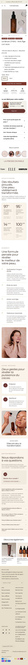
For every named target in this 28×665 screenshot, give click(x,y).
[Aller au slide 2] (10, 35)
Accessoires (5, 605)
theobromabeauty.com (19, 651)
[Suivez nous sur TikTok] (6, 632)
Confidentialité (20, 608)
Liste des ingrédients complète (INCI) (10, 137)
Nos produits (6, 590)
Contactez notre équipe (11, 481)
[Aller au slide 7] (16, 35)
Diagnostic (5, 602)
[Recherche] (4, 5)
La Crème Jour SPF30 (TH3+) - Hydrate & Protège (7, 560)
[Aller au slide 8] (17, 35)
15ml (10, 78)
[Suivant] (25, 35)
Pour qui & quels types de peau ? (12, 121)
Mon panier (19, 593)
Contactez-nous (20, 622)
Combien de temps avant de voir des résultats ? (12, 127)
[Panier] (25, 5)
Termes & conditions (18, 597)
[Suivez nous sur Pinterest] (9, 629)
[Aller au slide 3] (11, 35)
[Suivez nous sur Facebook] (3, 629)
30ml (4, 78)
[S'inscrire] (21, 582)
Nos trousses (6, 599)
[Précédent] (2, 35)
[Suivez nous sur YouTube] (3, 632)
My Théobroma (7, 608)
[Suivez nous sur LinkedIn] (9, 632)
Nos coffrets (5, 596)
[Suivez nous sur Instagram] (6, 629)
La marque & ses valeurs (20, 613)
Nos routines (6, 593)
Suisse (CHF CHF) (8, 646)
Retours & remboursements (20, 603)
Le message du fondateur (20, 618)
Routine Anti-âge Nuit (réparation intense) (16, 103)
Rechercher (19, 590)
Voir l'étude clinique (10, 132)
